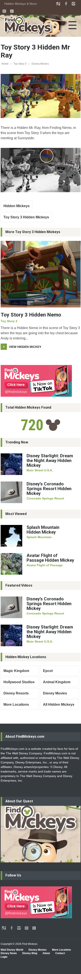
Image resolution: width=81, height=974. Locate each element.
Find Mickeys (29, 943)
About (46, 953)
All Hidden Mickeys (58, 704)
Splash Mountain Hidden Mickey (43, 530)
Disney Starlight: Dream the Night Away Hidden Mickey (50, 460)
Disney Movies (40, 63)
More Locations (16, 704)
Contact (60, 953)
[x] (4, 11)
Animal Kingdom (56, 682)
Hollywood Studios (19, 682)
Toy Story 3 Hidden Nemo (31, 315)
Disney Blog (29, 953)
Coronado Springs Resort (45, 498)
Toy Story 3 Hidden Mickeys (26, 217)
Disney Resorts (16, 693)
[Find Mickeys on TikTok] (41, 381)
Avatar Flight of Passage (45, 565)
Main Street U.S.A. (40, 470)
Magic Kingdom (16, 671)
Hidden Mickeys (16, 206)
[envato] (58, 3)
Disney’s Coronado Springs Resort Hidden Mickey (49, 488)
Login (4, 956)
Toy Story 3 (20, 63)
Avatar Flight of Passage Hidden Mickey (50, 558)
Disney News (9, 953)
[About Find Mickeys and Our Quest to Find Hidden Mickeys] (41, 834)
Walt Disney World (12, 949)
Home (5, 63)
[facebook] (66, 3)
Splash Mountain (39, 537)
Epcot (48, 671)
